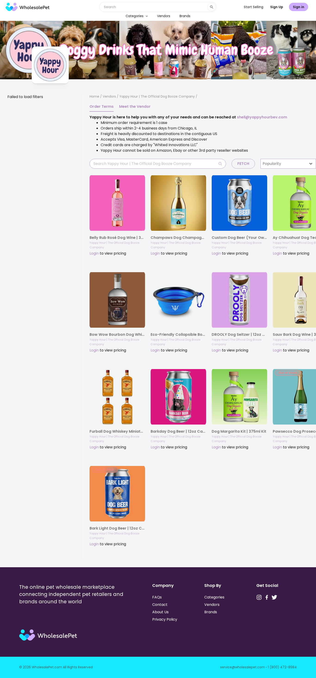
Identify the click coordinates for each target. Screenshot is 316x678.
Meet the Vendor (135, 106)
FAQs (157, 597)
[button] (145, 16)
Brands (185, 16)
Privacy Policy (164, 619)
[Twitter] (274, 597)
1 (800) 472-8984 (282, 667)
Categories (134, 16)
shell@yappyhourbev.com (262, 117)
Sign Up (276, 7)
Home (94, 96)
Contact (159, 604)
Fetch (243, 163)
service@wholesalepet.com (242, 667)
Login (94, 253)
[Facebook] (266, 597)
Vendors (163, 16)
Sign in (298, 7)
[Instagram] (259, 597)
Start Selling (253, 7)
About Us (160, 612)
